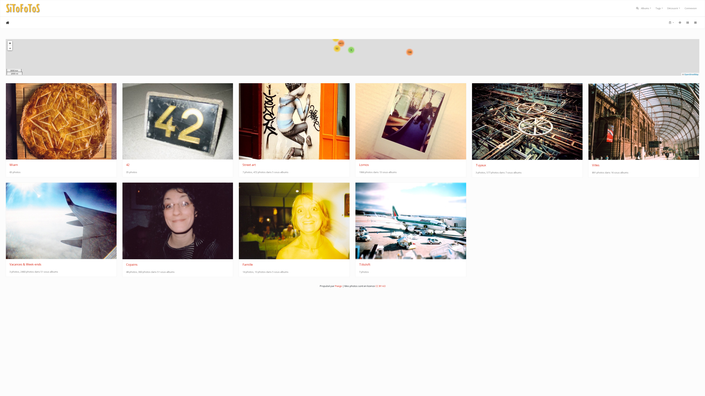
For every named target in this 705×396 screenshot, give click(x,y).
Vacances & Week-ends (25, 264)
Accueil (7, 23)
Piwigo (338, 286)
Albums (645, 8)
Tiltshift (364, 265)
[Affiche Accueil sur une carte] (680, 22)
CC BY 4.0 (380, 286)
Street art (249, 165)
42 (127, 165)
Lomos (364, 165)
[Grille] (687, 22)
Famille (248, 265)
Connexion (691, 8)
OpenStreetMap (691, 74)
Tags (658, 8)
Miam (14, 165)
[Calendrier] (671, 22)
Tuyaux (481, 165)
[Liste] (695, 22)
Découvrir (672, 8)
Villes (595, 165)
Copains (132, 265)
